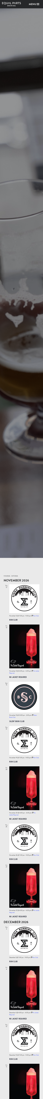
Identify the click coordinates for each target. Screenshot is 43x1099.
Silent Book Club (16, 721)
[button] (32, 4)
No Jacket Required (18, 677)
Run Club (13, 619)
